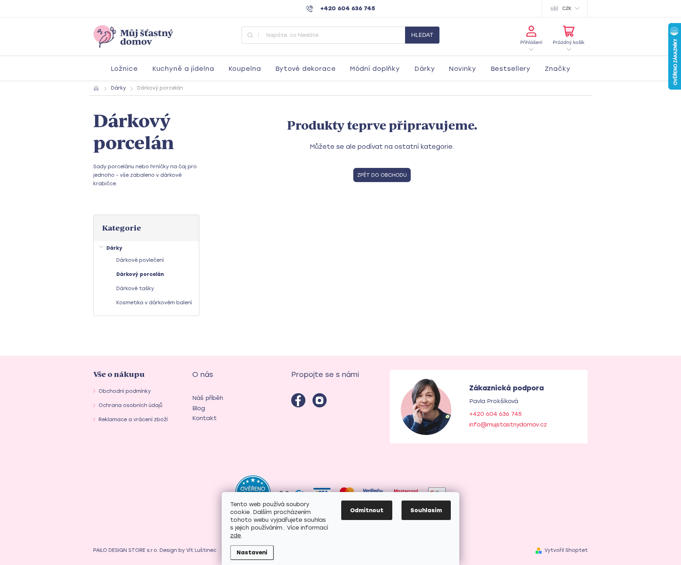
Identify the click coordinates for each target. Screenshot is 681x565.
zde (235, 535)
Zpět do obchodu (382, 175)
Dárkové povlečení (140, 260)
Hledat (422, 35)
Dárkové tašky (135, 289)
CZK (566, 8)
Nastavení (252, 552)
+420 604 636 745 (495, 414)
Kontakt (204, 418)
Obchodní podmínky (125, 391)
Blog (198, 408)
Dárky (114, 248)
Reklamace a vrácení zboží (133, 420)
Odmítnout (366, 510)
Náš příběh (207, 398)
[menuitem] (124, 68)
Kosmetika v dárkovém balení (154, 303)
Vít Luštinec (201, 550)
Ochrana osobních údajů (130, 405)
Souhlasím (426, 510)
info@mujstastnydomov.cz (508, 424)
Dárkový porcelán (140, 274)
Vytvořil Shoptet (566, 550)
